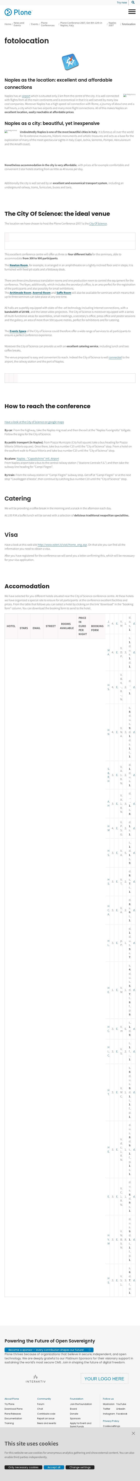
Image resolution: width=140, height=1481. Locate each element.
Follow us (108, 1399)
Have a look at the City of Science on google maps (34, 422)
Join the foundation (81, 1404)
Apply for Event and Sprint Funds (80, 1425)
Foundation (76, 1399)
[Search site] (132, 2)
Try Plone (9, 1404)
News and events (46, 1423)
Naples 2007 (112, 24)
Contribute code (46, 1413)
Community (44, 1399)
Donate (74, 1413)
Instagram (109, 1413)
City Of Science (98, 223)
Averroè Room (42, 293)
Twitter (106, 1408)
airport (26, 96)
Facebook (121, 1413)
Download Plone (13, 1408)
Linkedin (120, 1408)
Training (9, 1423)
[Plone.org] (19, 12)
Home (8, 24)
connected (115, 357)
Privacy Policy (111, 1421)
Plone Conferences (48, 24)
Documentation (13, 1418)
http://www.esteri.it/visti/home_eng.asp (62, 545)
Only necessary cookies (23, 1467)
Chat (40, 1408)
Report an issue (45, 1418)
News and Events (19, 24)
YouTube (121, 1404)
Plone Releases (13, 1413)
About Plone (12, 1399)
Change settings (80, 1467)
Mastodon (108, 1404)
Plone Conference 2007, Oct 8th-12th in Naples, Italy (81, 24)
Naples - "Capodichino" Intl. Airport (38, 458)
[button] (49, 1350)
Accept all (54, 1467)
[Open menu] (131, 12)
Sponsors (75, 1418)
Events (34, 24)
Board (73, 1408)
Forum (40, 1404)
